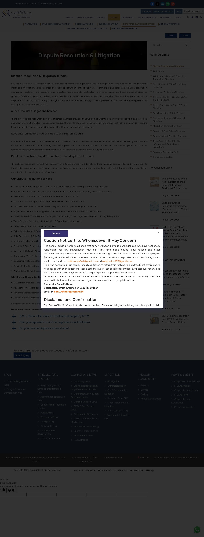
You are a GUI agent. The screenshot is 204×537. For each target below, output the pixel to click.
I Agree (56, 233)
